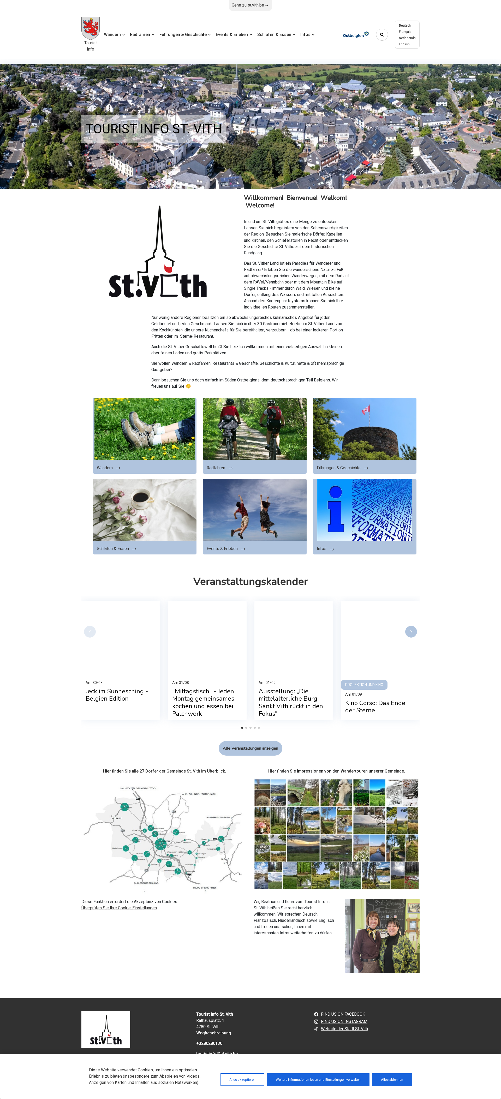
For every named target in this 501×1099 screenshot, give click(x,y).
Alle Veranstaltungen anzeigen (250, 748)
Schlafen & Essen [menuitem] (274, 34)
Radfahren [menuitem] (140, 34)
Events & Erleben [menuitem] (232, 34)
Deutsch (405, 25)
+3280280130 (209, 1043)
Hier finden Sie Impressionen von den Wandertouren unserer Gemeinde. (336, 771)
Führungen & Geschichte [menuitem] (183, 34)
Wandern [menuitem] (112, 34)
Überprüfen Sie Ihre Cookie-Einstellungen (119, 907)
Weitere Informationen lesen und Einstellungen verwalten (318, 1080)
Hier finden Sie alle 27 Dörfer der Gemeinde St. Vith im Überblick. (164, 771)
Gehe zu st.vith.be (248, 5)
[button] (90, 632)
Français (405, 32)
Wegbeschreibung (213, 1032)
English (404, 44)
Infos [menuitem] (305, 34)
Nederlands (407, 38)
